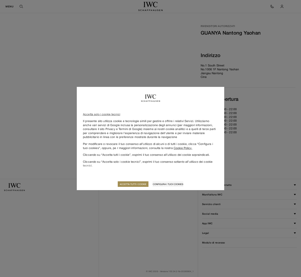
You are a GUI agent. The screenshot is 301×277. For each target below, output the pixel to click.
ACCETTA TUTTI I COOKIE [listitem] (133, 184)
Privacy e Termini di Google (123, 129)
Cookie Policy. (183, 148)
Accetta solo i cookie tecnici (101, 114)
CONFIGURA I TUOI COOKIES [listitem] (168, 184)
